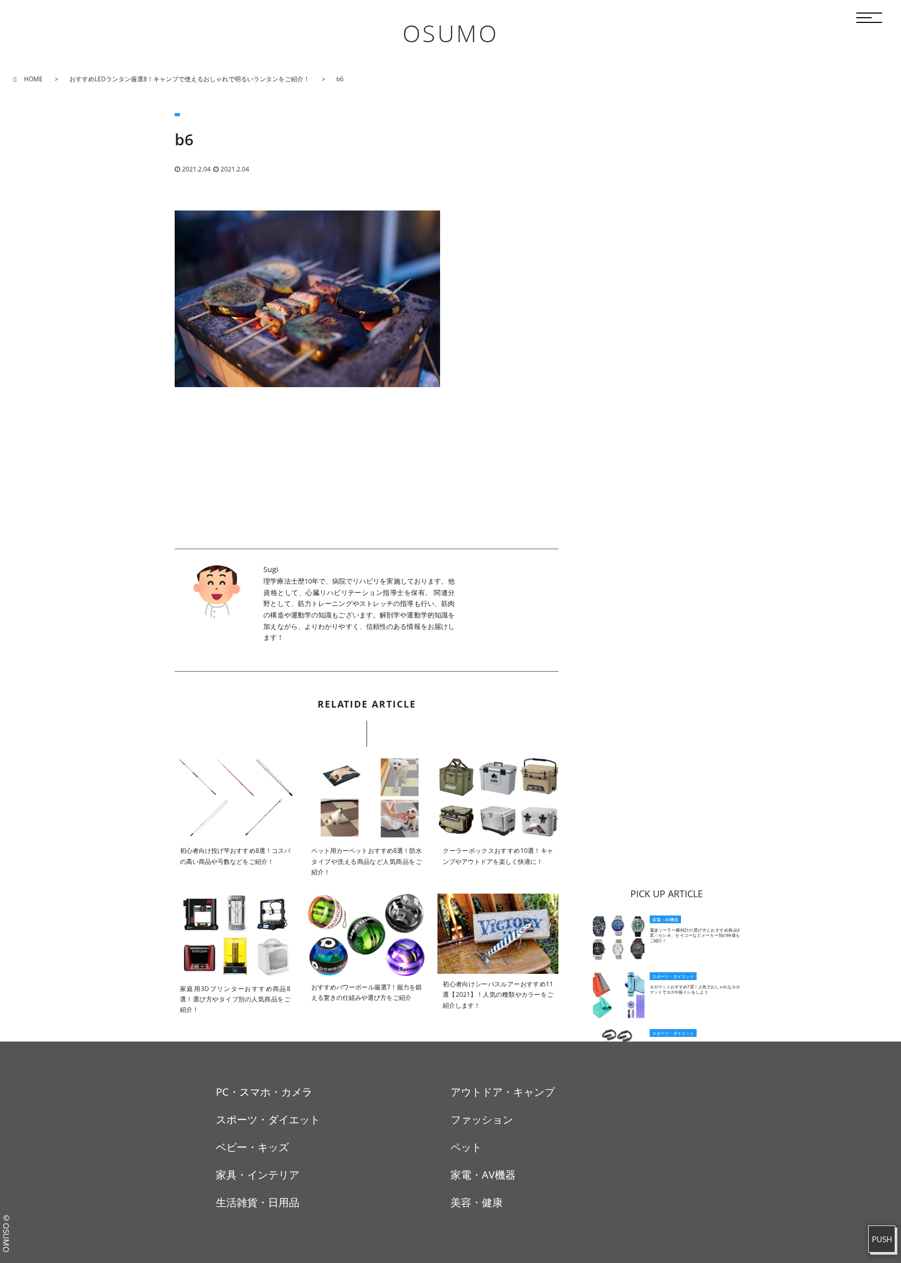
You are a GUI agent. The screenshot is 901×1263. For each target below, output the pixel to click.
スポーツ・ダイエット (268, 1119)
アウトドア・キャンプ (503, 1092)
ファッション (482, 1119)
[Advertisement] (366, 476)
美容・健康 (477, 1202)
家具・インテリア (257, 1175)
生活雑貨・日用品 (257, 1202)
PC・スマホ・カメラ (264, 1092)
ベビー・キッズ (252, 1147)
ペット (466, 1147)
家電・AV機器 (483, 1175)
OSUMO (450, 33)
